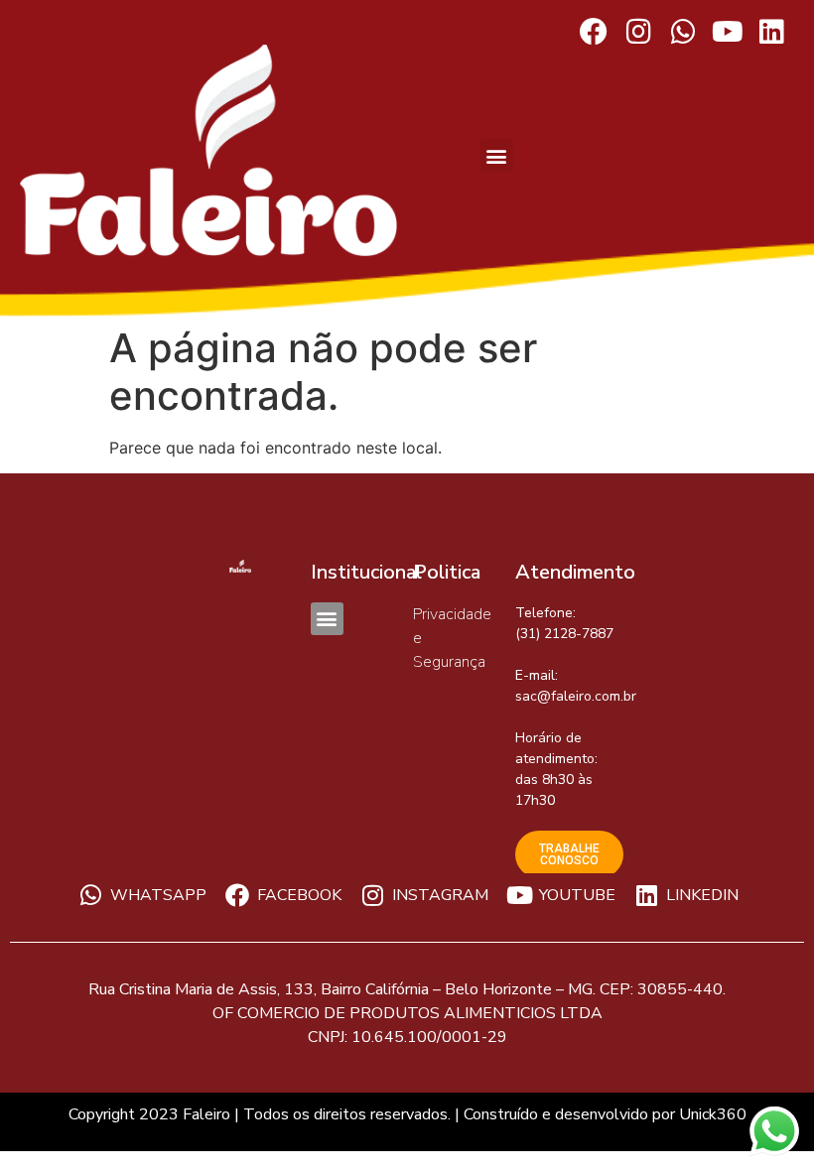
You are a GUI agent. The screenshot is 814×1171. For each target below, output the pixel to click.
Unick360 (712, 1114)
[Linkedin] (771, 32)
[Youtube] (727, 32)
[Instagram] (638, 32)
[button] (496, 155)
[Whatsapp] (683, 32)
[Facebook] (594, 32)
